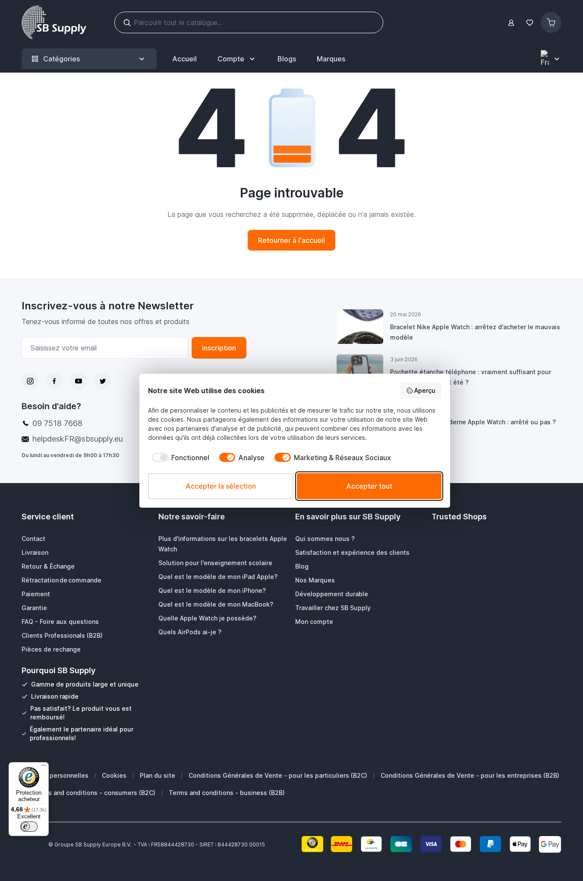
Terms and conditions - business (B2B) (227, 792)
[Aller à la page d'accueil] (54, 22)
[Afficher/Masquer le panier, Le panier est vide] (551, 22)
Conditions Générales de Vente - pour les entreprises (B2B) (470, 775)
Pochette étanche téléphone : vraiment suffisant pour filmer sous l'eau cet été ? (470, 377)
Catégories (61, 58)
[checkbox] (178, 457)
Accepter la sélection (221, 486)
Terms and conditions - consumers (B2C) (94, 792)
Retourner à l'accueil (291, 240)
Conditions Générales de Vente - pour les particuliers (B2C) (278, 775)
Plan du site (157, 775)
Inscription (219, 347)
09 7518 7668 (57, 423)
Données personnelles (55, 775)
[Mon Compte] (511, 22)
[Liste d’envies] (529, 23)
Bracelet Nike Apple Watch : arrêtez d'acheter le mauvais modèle (475, 332)
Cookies (114, 775)
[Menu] (43, 767)
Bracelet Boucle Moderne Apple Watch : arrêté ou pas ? (473, 422)
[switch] (29, 826)
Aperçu (424, 390)
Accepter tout (369, 486)
